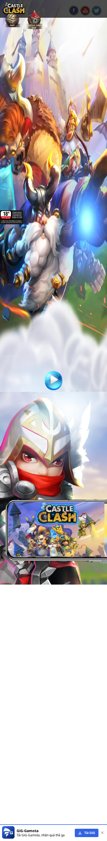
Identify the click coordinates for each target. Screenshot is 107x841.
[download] (86, 833)
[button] (54, 567)
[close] (102, 833)
